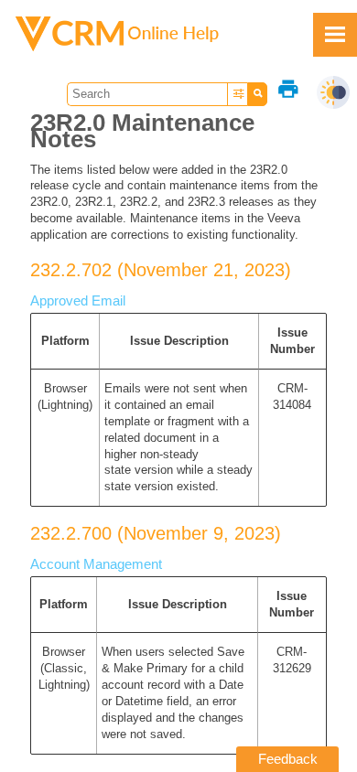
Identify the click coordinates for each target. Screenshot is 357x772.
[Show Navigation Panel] (335, 35)
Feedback (288, 759)
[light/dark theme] (333, 92)
